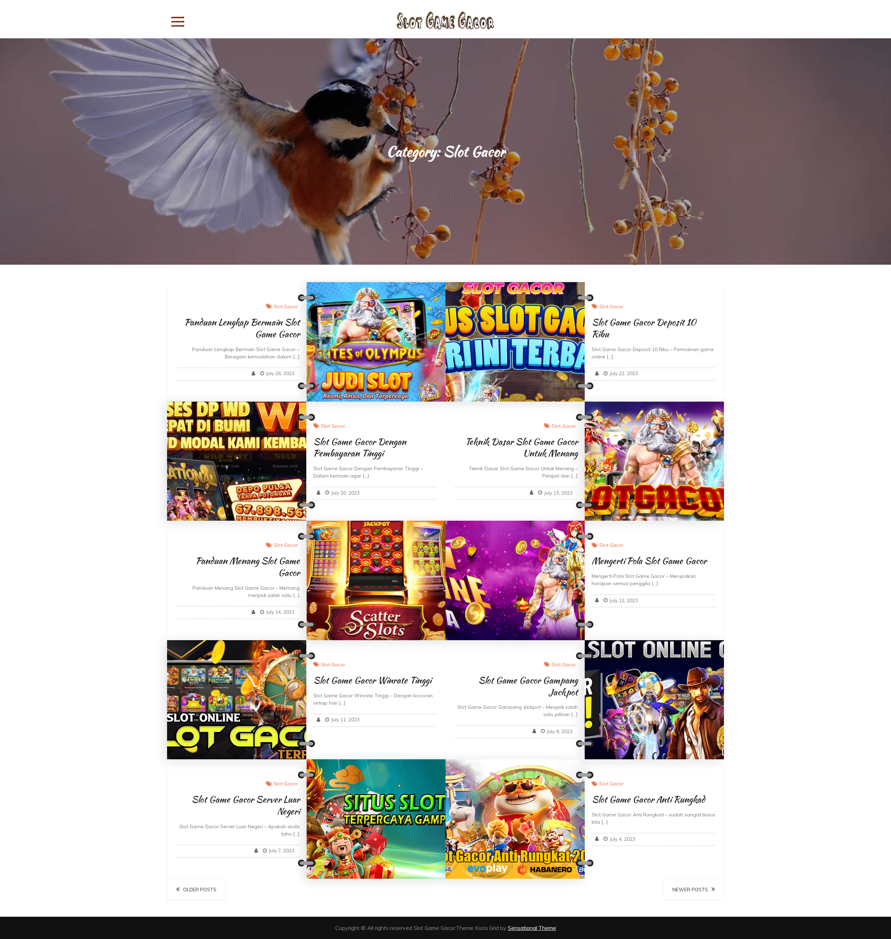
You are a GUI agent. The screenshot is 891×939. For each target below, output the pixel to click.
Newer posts (690, 889)
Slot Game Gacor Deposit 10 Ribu (644, 328)
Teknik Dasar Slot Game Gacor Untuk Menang (521, 447)
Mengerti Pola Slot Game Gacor (649, 560)
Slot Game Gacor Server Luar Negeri (245, 805)
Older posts (199, 889)
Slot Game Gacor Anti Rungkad (648, 799)
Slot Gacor (286, 306)
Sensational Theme (532, 927)
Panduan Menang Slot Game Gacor (248, 566)
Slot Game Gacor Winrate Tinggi (372, 680)
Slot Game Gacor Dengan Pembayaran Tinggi (359, 447)
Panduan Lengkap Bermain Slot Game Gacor (242, 328)
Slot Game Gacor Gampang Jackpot (528, 686)
